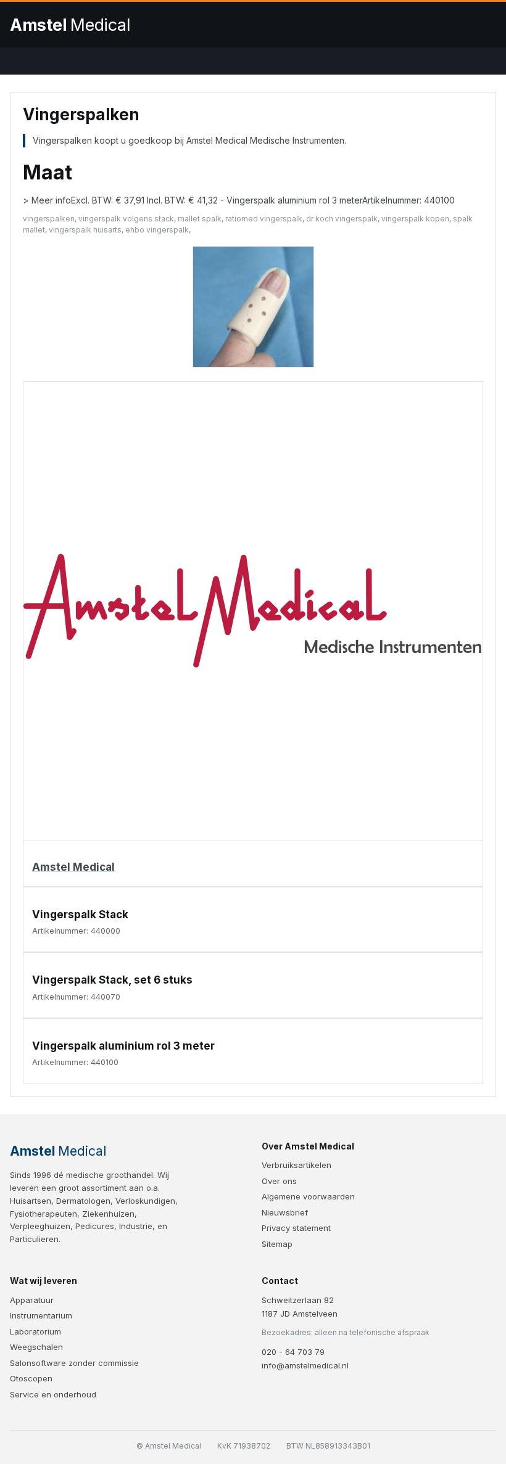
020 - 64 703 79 (293, 1352)
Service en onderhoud (53, 1394)
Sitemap (277, 1244)
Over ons (279, 1181)
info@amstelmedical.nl (305, 1365)
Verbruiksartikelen (296, 1165)
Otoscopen (31, 1378)
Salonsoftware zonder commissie (74, 1363)
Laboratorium (35, 1331)
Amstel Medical (73, 867)
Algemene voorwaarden (308, 1196)
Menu (483, 25)
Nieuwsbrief (285, 1212)
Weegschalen (36, 1347)
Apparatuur (32, 1300)
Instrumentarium (41, 1315)
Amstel (70, 25)
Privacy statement (296, 1228)
